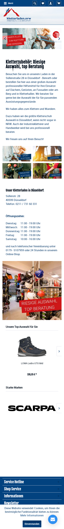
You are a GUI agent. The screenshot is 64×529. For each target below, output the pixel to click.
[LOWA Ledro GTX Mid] (32, 346)
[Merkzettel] (42, 3)
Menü (10, 3)
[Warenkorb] (58, 3)
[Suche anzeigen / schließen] (34, 3)
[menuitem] (8, 3)
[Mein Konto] (50, 3)
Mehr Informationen (32, 515)
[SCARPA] (32, 408)
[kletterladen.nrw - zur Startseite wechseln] (17, 14)
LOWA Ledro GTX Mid (32, 363)
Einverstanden (32, 523)
